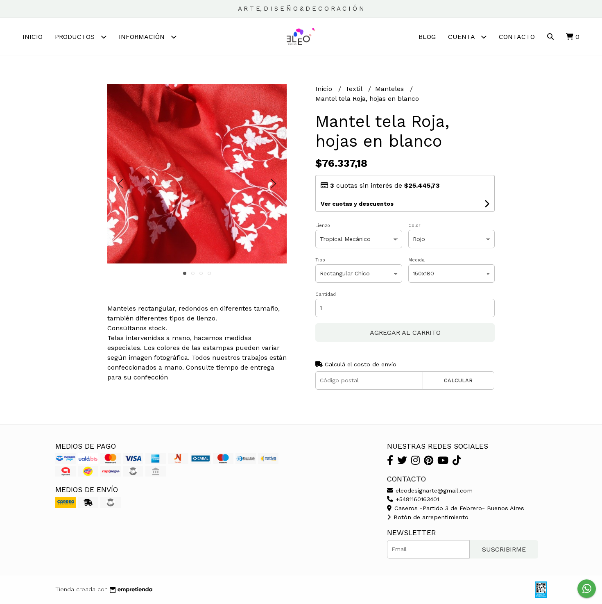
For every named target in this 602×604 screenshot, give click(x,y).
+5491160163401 (416, 499)
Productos (76, 37)
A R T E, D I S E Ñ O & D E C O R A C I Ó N (301, 8)
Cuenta (462, 37)
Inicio (33, 37)
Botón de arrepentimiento (430, 517)
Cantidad (325, 294)
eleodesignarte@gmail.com (433, 490)
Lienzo (322, 225)
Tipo (320, 260)
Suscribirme (504, 549)
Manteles (390, 89)
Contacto (517, 37)
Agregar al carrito (405, 332)
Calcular (458, 380)
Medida (416, 260)
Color (414, 225)
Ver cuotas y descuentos (357, 203)
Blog (427, 37)
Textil (354, 89)
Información (143, 37)
